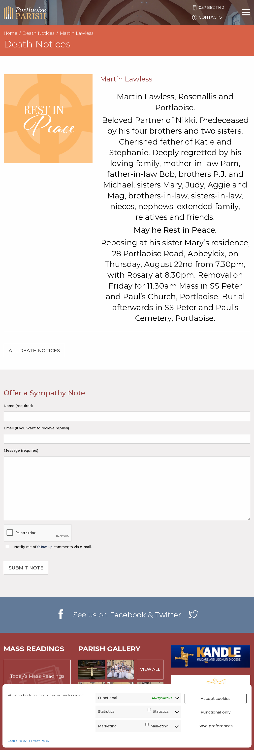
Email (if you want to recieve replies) (36, 428)
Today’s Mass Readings (37, 676)
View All (150, 669)
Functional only (215, 712)
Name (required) (18, 406)
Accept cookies (215, 698)
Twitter (168, 614)
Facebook (128, 614)
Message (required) (21, 450)
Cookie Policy (17, 741)
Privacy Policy (39, 741)
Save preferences (216, 725)
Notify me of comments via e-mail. (52, 547)
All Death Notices (34, 350)
